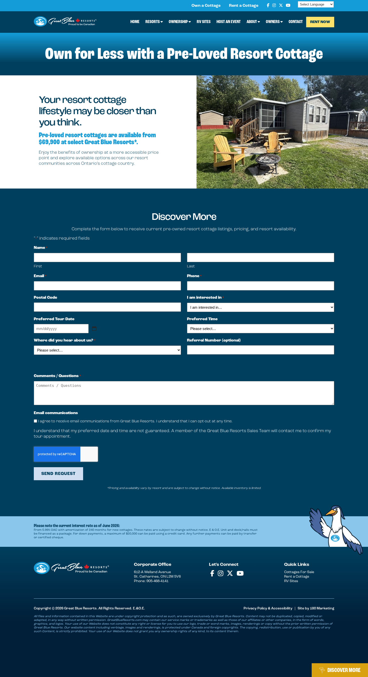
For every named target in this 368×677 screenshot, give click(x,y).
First (38, 266)
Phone (194, 276)
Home (134, 21)
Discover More (343, 670)
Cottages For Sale (299, 572)
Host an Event (229, 21)
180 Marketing (322, 608)
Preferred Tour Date (54, 319)
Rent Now (320, 22)
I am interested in (205, 297)
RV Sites (204, 21)
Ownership (179, 21)
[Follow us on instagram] (274, 5)
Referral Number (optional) (214, 340)
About (252, 21)
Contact (296, 21)
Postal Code (45, 297)
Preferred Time (202, 319)
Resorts (152, 21)
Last (191, 266)
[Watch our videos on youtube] (288, 5)
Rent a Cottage (243, 5)
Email (40, 276)
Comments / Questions (57, 376)
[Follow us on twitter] (281, 5)
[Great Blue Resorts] (65, 22)
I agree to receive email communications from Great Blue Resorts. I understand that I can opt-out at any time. (135, 421)
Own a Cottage (206, 5)
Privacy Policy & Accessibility (268, 608)
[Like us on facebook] (268, 5)
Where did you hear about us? (65, 340)
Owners (273, 21)
